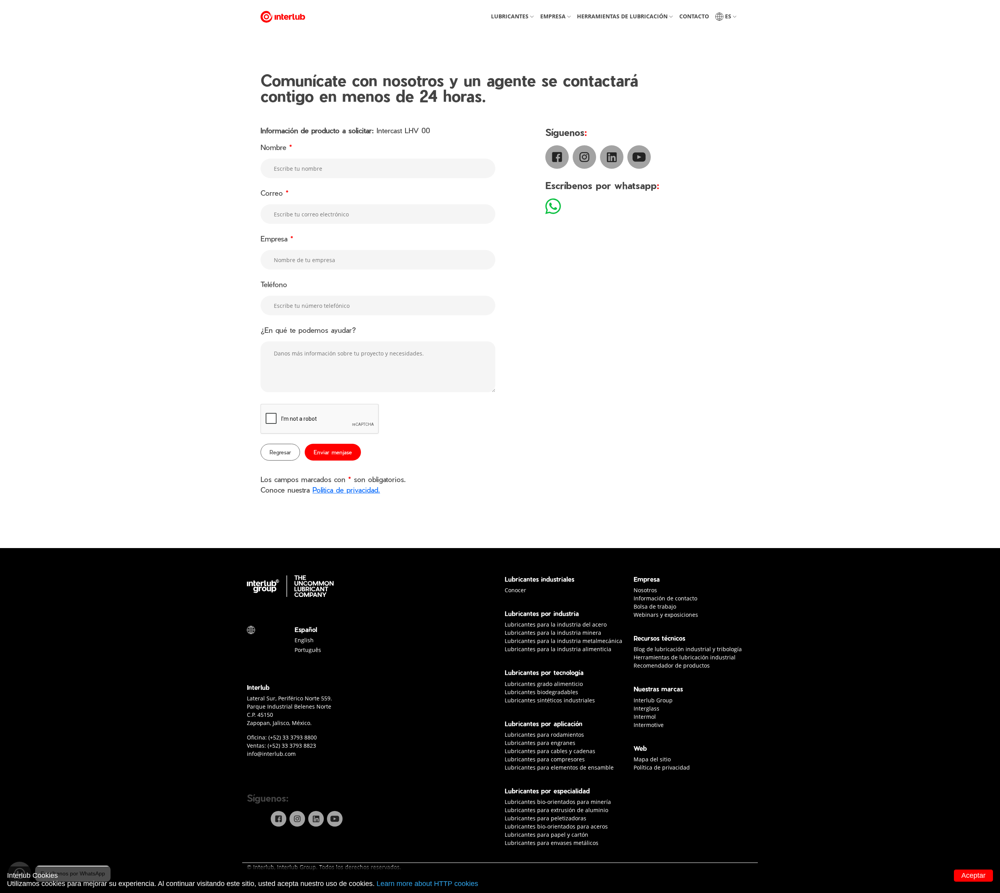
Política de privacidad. (346, 490)
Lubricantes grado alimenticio (544, 684)
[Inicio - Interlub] (283, 16)
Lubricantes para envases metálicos (551, 843)
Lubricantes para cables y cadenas (550, 751)
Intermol (645, 716)
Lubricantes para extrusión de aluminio (556, 810)
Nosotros (645, 590)
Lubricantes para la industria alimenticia (558, 649)
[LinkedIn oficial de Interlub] (316, 819)
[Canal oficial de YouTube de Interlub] (335, 819)
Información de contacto (665, 598)
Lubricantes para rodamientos (544, 734)
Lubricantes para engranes (540, 743)
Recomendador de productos (672, 665)
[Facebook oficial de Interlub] (278, 819)
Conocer (515, 590)
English (304, 640)
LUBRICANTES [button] (514, 16)
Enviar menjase (333, 452)
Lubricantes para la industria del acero (556, 624)
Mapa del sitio (652, 759)
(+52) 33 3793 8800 (292, 737)
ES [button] (727, 16)
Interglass (646, 708)
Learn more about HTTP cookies (427, 884)
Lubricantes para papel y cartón (546, 834)
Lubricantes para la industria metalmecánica (563, 641)
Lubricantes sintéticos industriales (550, 700)
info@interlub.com (271, 753)
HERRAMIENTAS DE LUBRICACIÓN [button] (626, 16)
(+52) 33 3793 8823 (292, 745)
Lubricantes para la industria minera (553, 632)
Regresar (280, 452)
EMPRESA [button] (557, 16)
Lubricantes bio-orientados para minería (558, 801)
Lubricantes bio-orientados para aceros (556, 826)
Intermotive (649, 725)
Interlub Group (653, 700)
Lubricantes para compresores (545, 759)
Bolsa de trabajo (655, 606)
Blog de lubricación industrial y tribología (688, 649)
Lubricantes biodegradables (541, 692)
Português (308, 650)
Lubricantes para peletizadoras (545, 818)
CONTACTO (695, 16)
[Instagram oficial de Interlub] (297, 819)
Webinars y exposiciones (666, 614)
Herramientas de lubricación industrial (685, 657)
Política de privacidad (662, 767)
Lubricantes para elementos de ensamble (559, 767)
